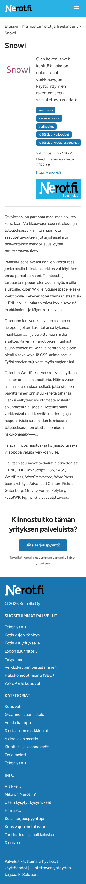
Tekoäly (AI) (15, 626)
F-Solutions (28, 874)
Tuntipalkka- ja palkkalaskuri (30, 834)
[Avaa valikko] (76, 8)
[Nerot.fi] (43, 590)
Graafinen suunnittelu (24, 714)
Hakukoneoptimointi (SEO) (29, 675)
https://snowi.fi (48, 172)
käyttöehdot (16, 867)
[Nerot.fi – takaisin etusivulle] (18, 8)
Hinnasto (13, 810)
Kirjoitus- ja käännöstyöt (27, 746)
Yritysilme (13, 659)
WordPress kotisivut (23, 683)
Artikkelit (13, 786)
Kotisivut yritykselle (22, 643)
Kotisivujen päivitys (22, 635)
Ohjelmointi (15, 754)
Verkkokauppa (18, 722)
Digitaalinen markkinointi (27, 730)
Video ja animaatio (21, 738)
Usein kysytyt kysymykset (28, 802)
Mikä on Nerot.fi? (20, 794)
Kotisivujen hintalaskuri (25, 826)
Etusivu (11, 26)
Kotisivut (13, 706)
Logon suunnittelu (21, 651)
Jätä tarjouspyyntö (43, 545)
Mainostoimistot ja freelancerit (50, 26)
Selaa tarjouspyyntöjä (24, 818)
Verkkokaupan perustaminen (31, 667)
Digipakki (13, 842)
